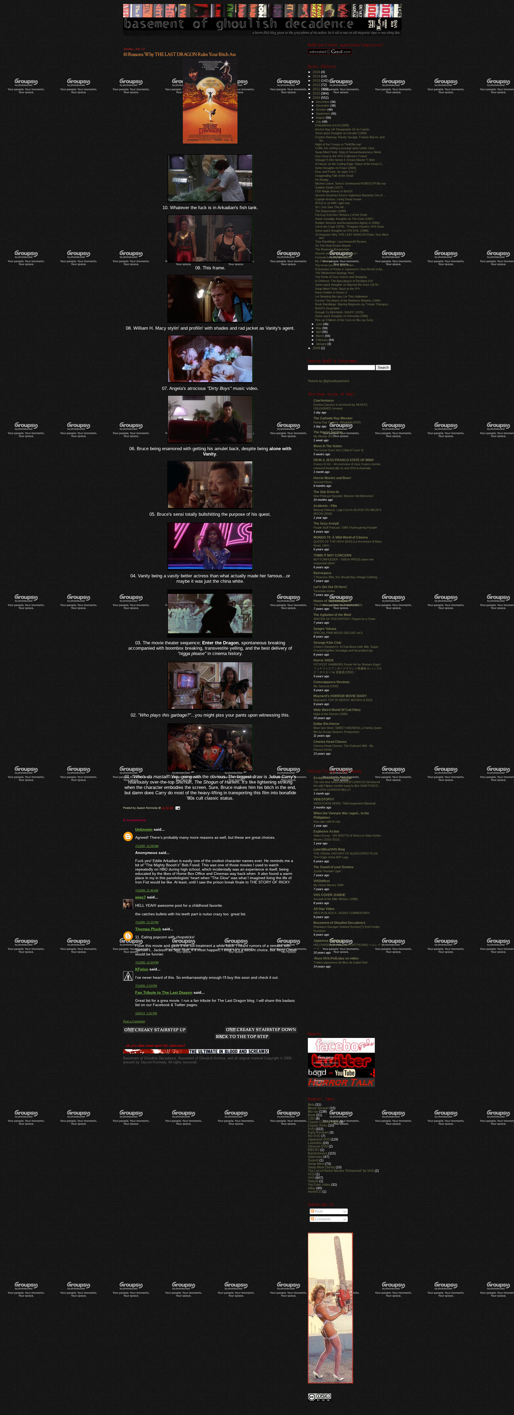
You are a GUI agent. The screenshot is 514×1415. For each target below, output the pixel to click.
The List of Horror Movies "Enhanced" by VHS (341, 1170)
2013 (317, 80)
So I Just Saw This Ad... (330, 207)
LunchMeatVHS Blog (329, 849)
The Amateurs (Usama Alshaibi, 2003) (337, 605)
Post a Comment (134, 1021)
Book (311, 1115)
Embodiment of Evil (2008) (332, 125)
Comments (322, 1219)
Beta (311, 1104)
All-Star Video (323, 908)
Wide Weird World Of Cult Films (337, 710)
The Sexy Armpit (326, 523)
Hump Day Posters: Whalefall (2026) (337, 422)
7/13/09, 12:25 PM (146, 922)
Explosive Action (326, 831)
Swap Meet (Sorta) (321, 1167)
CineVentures (323, 400)
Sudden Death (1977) (329, 187)
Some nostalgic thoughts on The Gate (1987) (344, 218)
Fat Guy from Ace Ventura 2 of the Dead (341, 214)
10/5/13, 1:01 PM (146, 1013)
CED (311, 1118)
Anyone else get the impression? (336, 253)
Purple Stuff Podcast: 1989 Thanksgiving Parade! (345, 527)
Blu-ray (313, 1111)
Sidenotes (315, 1156)
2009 (317, 97)
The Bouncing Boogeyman (332, 249)
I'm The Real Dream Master (333, 245)
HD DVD (314, 1136)
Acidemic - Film (325, 505)
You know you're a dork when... (335, 265)
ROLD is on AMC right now (332, 203)
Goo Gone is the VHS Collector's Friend (341, 156)
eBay (311, 1188)
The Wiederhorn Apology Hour (334, 272)
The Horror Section (327, 432)
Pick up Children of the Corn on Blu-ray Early (344, 320)
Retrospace (322, 573)
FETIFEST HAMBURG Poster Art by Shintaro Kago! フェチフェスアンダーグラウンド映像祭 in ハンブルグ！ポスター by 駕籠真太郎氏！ (347, 668)
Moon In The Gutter (327, 446)
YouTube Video (319, 1184)
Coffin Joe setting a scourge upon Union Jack (344, 148)
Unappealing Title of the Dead (334, 175)
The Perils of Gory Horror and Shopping (341, 277)
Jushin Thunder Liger (327, 871)
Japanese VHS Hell (328, 940)
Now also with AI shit (326, 821)
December (323, 101)
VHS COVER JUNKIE (329, 895)
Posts (318, 1211)
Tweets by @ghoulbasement (328, 381)
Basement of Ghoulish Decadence (339, 922)
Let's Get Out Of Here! (330, 587)
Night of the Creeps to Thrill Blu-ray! (338, 144)
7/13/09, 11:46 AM (146, 890)
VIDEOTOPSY (323, 799)
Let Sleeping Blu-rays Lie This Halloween (341, 296)
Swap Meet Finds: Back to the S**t (337, 288)
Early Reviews (318, 1132)
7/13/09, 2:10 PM (146, 985)
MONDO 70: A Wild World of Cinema (340, 537)
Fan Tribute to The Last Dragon (163, 992)
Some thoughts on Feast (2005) (335, 168)
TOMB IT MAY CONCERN (332, 555)
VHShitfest (321, 881)
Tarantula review (324, 591)
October (321, 109)
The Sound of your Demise (333, 867)
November (323, 105)
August (321, 117)
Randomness (317, 1153)
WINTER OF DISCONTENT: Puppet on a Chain (344, 618)
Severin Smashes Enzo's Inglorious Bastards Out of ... (350, 195)
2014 (317, 76)
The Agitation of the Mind (332, 614)
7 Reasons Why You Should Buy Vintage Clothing (345, 577)
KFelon (141, 969)
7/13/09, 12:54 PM (146, 962)
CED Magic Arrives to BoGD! (334, 191)
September (323, 113)
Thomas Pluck (148, 929)
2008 (317, 348)
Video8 (313, 1181)
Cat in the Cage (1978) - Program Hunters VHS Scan (349, 226)
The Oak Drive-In (326, 492)
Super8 (313, 1160)
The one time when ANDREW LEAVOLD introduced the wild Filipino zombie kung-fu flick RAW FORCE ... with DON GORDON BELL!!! (347, 785)
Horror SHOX (323, 660)
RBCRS (313, 1149)
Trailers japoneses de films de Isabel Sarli (340, 962)
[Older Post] (261, 1030)
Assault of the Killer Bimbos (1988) (335, 899)
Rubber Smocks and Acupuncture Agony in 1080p (347, 222)
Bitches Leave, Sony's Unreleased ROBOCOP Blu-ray (350, 183)
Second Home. (323, 482)
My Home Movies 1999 (328, 885)
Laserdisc (315, 1143)
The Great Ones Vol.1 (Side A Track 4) (338, 450)
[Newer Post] (155, 1030)
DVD (311, 1129)
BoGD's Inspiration (327, 308)
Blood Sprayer (318, 1108)
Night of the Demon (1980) (330, 714)
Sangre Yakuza (324, 628)
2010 (317, 93)
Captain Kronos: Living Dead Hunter (338, 199)
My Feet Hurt (323, 261)
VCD (311, 1174)
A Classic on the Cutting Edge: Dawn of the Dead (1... (349, 163)
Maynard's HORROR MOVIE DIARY (340, 696)
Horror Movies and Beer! (332, 478)
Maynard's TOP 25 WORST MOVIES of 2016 (342, 700)
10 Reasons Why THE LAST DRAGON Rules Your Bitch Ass (179, 54)
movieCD (315, 1191)
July (319, 121)
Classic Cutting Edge (323, 1122)
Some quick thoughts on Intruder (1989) (341, 133)
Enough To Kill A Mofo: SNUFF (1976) (339, 312)
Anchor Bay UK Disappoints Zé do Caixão (342, 129)
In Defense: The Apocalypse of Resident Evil (344, 281)
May (319, 328)
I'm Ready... (322, 179)
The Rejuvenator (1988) (330, 211)
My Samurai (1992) (325, 686)
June (319, 324)
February (322, 339)
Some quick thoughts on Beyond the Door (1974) (347, 284)
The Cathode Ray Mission (332, 418)
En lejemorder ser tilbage (332, 778)
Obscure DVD (318, 1146)
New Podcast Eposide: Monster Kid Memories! (343, 496)
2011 (317, 89)
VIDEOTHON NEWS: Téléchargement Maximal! (344, 803)
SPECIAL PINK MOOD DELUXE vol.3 (337, 632)
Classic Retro (317, 1125)
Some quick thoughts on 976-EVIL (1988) (342, 230)
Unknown (144, 829)
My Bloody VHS (323, 436)
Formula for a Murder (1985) (333, 257)
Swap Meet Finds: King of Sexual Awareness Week (348, 152)
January (321, 343)
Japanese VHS (319, 1139)
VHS (311, 1177)
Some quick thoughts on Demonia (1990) (341, 316)
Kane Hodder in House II (331, 292)
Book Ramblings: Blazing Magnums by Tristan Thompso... (352, 304)
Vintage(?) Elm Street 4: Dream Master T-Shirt (345, 159)
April (319, 331)
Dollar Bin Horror (326, 723)
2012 (317, 84)
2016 (317, 72)
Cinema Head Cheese (330, 741)
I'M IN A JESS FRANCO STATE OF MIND (343, 460)
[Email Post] (177, 807)
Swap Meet (316, 1163)
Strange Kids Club (327, 642)
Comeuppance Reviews (331, 682)
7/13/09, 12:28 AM (146, 846)
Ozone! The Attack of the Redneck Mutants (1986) (348, 300)
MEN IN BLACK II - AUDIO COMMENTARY (341, 913)
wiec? (140, 897)
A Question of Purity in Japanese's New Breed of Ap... (349, 269)
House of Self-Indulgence (332, 601)
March (320, 335)
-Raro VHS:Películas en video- (336, 958)
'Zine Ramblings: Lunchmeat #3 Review (340, 241)
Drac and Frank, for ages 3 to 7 (335, 171)
